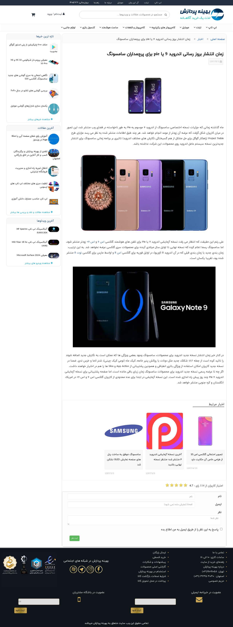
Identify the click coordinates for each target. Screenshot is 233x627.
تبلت (146, 2)
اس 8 (118, 253)
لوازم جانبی (69, 27)
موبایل (120, 2)
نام (220, 496)
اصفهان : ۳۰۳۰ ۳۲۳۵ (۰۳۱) (209, 576)
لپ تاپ (157, 2)
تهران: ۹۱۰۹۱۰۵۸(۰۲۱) (213, 571)
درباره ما (108, 2)
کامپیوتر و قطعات (135, 27)
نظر (220, 512)
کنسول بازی (88, 27)
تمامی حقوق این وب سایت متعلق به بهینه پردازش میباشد (117, 623)
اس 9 (101, 242)
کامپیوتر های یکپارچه (163, 27)
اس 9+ (90, 242)
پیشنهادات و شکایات (154, 562)
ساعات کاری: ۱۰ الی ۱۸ (212, 557)
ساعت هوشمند (110, 27)
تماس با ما (218, 552)
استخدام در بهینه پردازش (152, 571)
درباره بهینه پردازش (213, 567)
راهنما (96, 2)
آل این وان (134, 2)
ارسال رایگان (159, 552)
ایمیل (218, 504)
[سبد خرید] (33, 14)
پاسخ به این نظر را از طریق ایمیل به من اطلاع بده (189, 530)
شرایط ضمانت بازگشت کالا (152, 576)
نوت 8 (78, 253)
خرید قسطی (159, 557)
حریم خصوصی (216, 581)
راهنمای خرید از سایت (212, 562)
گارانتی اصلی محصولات (153, 567)
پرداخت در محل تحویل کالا (152, 581)
